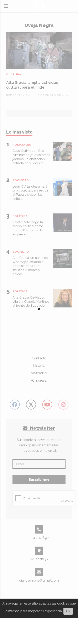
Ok (68, 611)
